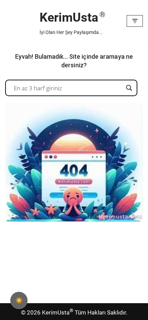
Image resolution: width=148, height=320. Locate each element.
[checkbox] (19, 300)
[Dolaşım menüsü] (135, 21)
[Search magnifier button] (129, 88)
